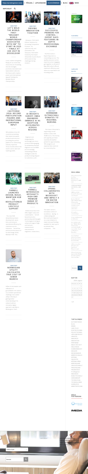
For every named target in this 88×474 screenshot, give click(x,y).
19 (76, 293)
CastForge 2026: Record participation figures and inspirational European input (14, 118)
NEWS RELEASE (75, 363)
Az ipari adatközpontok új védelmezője (76, 218)
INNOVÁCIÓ (74, 338)
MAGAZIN (74, 351)
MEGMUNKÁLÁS (76, 353)
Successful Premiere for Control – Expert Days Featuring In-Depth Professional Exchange (51, 38)
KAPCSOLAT (44, 438)
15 (81, 290)
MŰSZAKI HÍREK (76, 361)
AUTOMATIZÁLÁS (76, 322)
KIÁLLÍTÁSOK (75, 347)
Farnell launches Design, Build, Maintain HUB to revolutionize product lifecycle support (14, 199)
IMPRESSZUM (17, 438)
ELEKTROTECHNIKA (77, 330)
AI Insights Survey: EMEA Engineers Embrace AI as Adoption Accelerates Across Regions (32, 122)
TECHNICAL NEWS (76, 382)
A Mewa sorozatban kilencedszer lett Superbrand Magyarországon (75, 246)
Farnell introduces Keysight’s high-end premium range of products (32, 197)
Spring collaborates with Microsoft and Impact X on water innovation (52, 195)
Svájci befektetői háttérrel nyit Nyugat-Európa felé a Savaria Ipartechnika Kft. (76, 238)
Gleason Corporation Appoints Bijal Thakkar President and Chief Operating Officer (76, 255)
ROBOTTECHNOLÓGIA (78, 376)
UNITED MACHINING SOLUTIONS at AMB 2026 (76, 187)
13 (77, 290)
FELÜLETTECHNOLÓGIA (78, 332)
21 (79, 293)
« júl (72, 302)
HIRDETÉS (74, 336)
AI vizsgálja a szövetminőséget (75, 212)
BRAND (73, 326)
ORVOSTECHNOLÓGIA (78, 365)
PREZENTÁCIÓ (75, 370)
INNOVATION (75, 340)
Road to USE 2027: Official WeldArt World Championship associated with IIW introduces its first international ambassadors (76, 203)
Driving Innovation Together (32, 30)
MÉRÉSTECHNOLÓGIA (77, 355)
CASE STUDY (13, 26)
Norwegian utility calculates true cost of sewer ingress (13, 273)
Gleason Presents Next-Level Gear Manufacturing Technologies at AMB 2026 (76, 179)
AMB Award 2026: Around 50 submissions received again (76, 193)
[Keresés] (15, 8)
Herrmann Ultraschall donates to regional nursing (52, 117)
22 (81, 293)
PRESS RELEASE (75, 367)
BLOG (73, 324)
